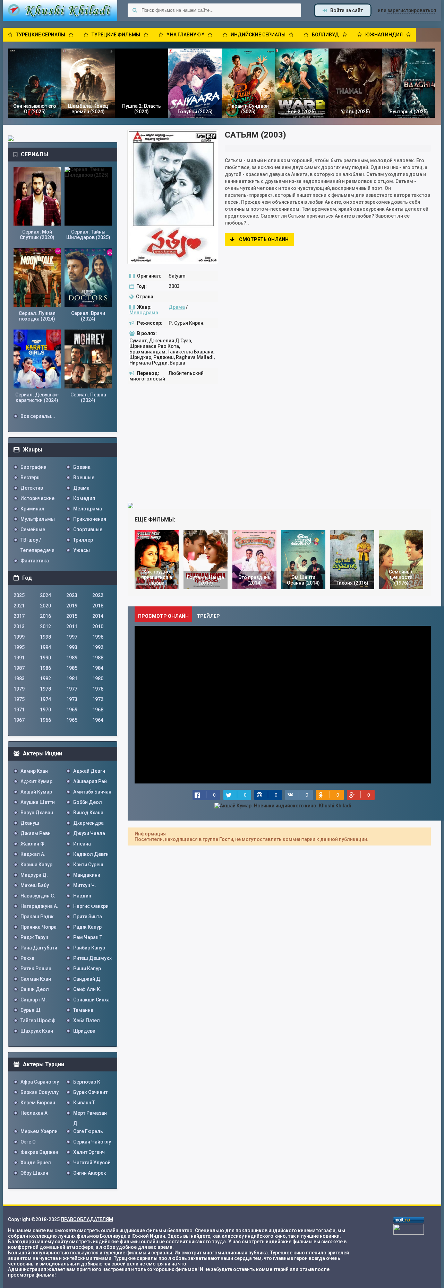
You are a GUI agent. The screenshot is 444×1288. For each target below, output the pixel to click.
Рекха (27, 958)
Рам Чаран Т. (88, 937)
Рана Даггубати (38, 947)
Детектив (31, 488)
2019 (71, 605)
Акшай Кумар (36, 792)
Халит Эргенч (89, 1152)
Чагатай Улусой (92, 1162)
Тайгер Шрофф (38, 1020)
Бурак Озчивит (90, 1092)
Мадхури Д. (34, 875)
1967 (19, 720)
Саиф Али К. (87, 989)
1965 (71, 720)
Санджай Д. (87, 979)
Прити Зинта (87, 916)
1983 (19, 678)
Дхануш (29, 823)
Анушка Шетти (37, 802)
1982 (45, 678)
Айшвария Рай (90, 781)
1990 (45, 657)
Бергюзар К (86, 1082)
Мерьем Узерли (39, 1131)
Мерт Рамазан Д (90, 1114)
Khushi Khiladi (60, 10)
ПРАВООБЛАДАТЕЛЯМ (87, 1219)
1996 (97, 637)
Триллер (83, 540)
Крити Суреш (88, 864)
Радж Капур (87, 927)
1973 (71, 699)
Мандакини (86, 875)
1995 (19, 647)
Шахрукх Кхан (36, 1031)
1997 (71, 637)
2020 (45, 605)
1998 (45, 637)
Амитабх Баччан (92, 792)
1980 (97, 678)
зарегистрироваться (411, 10)
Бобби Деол (87, 802)
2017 (19, 616)
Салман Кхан (35, 979)
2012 (45, 626)
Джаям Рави (35, 833)
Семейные (32, 529)
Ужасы (81, 550)
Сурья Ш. (31, 1010)
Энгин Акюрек (89, 1173)
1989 (71, 657)
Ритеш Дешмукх (92, 958)
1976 (97, 689)
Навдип (82, 896)
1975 (19, 699)
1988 (97, 657)
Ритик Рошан (35, 968)
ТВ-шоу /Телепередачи (37, 541)
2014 (97, 616)
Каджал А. (32, 854)
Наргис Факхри (91, 906)
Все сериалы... (37, 416)
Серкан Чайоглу (92, 1142)
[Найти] (135, 10)
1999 (19, 637)
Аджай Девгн (89, 771)
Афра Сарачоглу (39, 1082)
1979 (19, 689)
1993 (71, 647)
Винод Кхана (88, 812)
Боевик (82, 467)
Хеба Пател (86, 1020)
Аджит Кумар (36, 781)
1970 (45, 709)
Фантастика (34, 560)
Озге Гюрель (88, 1131)
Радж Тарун (34, 937)
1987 (19, 668)
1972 (97, 699)
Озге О (28, 1142)
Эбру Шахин (34, 1173)
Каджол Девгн (91, 854)
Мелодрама (143, 312)
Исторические (37, 498)
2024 (45, 595)
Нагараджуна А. (39, 906)
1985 (71, 668)
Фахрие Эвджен (39, 1152)
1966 (45, 720)
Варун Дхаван (36, 812)
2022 (97, 595)
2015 (71, 616)
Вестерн (30, 477)
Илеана (82, 844)
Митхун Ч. (84, 885)
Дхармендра (88, 823)
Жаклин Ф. (33, 844)
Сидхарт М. (33, 999)
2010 (97, 626)
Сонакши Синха (91, 999)
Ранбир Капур (89, 947)
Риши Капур (87, 968)
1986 (45, 668)
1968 (97, 709)
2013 (19, 626)
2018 (97, 605)
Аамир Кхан (34, 771)
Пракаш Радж (37, 916)
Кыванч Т (84, 1102)
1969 (71, 709)
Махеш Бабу (34, 885)
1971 (19, 709)
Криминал (32, 508)
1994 (45, 647)
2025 (19, 595)
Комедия (84, 498)
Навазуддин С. (37, 896)
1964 (97, 720)
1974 (45, 699)
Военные (83, 477)
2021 (19, 605)
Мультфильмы (37, 519)
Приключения (89, 519)
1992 (97, 647)
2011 (71, 626)
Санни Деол (34, 989)
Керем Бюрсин (37, 1102)
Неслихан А (34, 1113)
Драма (177, 307)
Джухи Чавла (89, 833)
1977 (71, 689)
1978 (45, 689)
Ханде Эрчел (35, 1162)
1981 (71, 678)
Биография (33, 467)
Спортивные (87, 529)
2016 (45, 616)
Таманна (83, 1010)
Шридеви (84, 1031)
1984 (97, 668)
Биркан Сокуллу (39, 1092)
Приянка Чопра (38, 927)
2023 (71, 595)
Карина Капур (36, 864)
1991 (19, 657)
